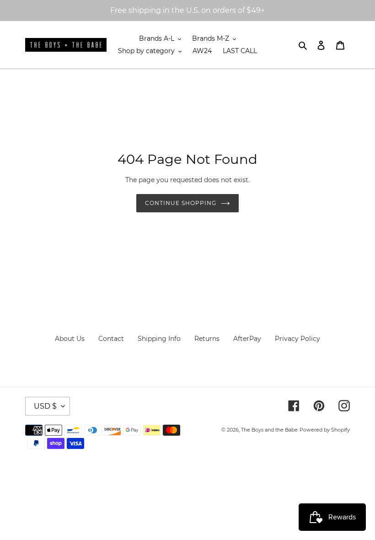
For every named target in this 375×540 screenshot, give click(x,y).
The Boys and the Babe (269, 430)
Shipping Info (159, 339)
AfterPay (247, 339)
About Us (70, 339)
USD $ (45, 406)
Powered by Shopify (325, 430)
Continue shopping (180, 203)
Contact (111, 339)
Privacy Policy (297, 339)
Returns (207, 339)
